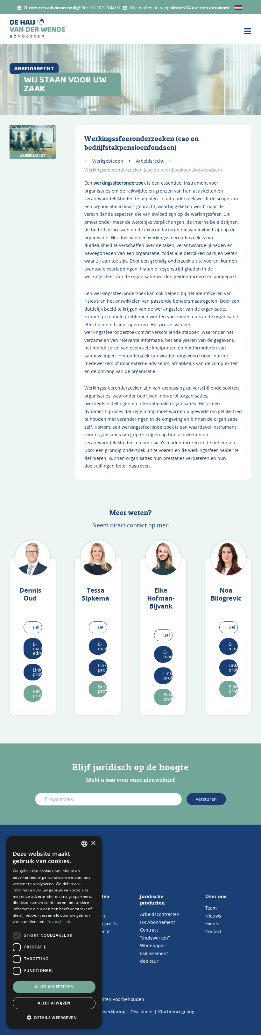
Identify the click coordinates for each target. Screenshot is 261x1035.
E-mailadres (102, 646)
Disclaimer (141, 1012)
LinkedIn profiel (37, 672)
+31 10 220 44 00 (104, 8)
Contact (213, 931)
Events (212, 923)
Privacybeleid (58, 921)
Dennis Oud (30, 594)
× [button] (93, 843)
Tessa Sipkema (95, 594)
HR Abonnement (157, 922)
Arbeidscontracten (160, 914)
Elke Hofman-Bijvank (160, 598)
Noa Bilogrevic (226, 594)
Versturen (206, 799)
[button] (54, 1017)
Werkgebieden (107, 161)
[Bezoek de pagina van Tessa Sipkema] (98, 557)
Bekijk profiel (37, 693)
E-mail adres (37, 648)
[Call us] (19, 7)
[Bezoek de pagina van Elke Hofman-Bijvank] (163, 557)
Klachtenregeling (176, 1012)
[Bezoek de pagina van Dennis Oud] (32, 557)
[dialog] (54, 932)
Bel (36, 627)
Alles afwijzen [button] (54, 1003)
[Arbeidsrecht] (33, 142)
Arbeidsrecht (150, 161)
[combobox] (84, 844)
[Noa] (228, 557)
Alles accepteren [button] (54, 986)
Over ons (215, 896)
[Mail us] (125, 7)
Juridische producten (152, 899)
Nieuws (213, 916)
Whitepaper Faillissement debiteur (154, 953)
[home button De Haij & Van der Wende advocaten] (37, 28)
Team (211, 908)
